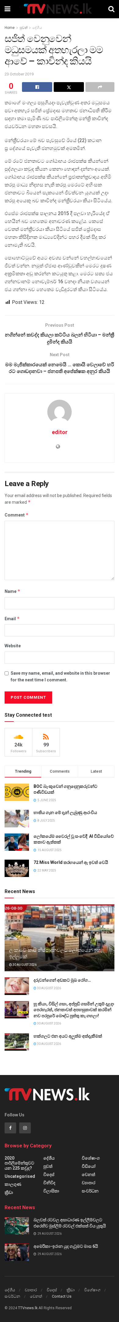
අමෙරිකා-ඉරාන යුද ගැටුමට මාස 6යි (66, 1246)
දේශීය (37, 28)
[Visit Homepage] (59, 9)
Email (12, 618)
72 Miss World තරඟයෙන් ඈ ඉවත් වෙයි (71, 862)
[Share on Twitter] (69, 87)
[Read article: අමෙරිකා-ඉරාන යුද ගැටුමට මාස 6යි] (17, 1252)
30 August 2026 (24, 964)
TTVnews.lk (28, 1308)
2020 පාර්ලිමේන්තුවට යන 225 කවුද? (19, 1163)
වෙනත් (88, 1174)
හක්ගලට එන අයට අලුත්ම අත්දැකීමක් (68, 1036)
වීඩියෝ (89, 1166)
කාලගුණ (13, 1184)
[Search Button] (111, 9)
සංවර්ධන (90, 1190)
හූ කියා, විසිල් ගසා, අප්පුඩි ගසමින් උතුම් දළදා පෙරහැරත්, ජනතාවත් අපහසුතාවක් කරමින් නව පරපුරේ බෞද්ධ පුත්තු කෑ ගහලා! (74, 1009)
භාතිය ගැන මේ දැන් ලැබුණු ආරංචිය (65, 812)
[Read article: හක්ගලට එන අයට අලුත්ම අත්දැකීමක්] (17, 1042)
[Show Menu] (7, 9)
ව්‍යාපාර (88, 1182)
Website (13, 645)
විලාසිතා (51, 1190)
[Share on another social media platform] (99, 87)
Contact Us (61, 1296)
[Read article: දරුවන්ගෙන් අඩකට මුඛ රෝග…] (17, 986)
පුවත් (23, 28)
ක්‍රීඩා (9, 1192)
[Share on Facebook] (37, 87)
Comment (17, 515)
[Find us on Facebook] (10, 1127)
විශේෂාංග (91, 1158)
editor (59, 432)
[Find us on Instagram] (25, 1127)
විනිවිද (49, 1182)
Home (10, 28)
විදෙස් (48, 1174)
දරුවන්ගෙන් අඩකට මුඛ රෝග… (62, 980)
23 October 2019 (19, 74)
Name (12, 591)
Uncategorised (20, 1176)
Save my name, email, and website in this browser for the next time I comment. (60, 676)
